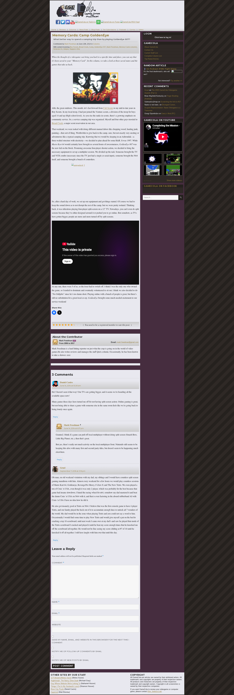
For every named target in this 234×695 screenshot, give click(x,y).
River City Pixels (57, 689)
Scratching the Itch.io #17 (171, 102)
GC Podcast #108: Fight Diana (161, 69)
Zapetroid (54, 692)
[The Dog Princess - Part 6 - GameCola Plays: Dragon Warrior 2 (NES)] (173, 170)
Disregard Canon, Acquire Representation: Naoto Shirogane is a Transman (162, 107)
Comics (132, 30)
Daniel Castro (66, 382)
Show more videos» (174, 180)
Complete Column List (153, 56)
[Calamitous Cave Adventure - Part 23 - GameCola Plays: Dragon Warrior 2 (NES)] (153, 170)
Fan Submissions (109, 30)
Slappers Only (74, 49)
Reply (55, 417)
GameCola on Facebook (160, 186)
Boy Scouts (74, 47)
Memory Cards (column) (128, 47)
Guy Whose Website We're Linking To (65, 683)
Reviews (62, 30)
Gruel (62, 467)
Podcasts (122, 30)
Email (56, 613)
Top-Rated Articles (151, 59)
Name (55, 602)
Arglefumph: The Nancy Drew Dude (64, 681)
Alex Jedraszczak (155, 691)
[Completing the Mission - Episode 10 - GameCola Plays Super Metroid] (153, 158)
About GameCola (151, 47)
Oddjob (66, 49)
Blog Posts (95, 30)
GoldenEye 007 (100, 47)
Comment (58, 563)
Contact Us (148, 50)
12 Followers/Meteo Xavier (61, 678)
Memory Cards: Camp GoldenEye (80, 35)
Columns (72, 30)
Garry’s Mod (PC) (168, 113)
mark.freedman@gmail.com (128, 342)
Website (56, 624)
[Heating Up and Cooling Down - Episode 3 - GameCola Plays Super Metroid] (173, 158)
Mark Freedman (70, 44)
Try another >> (176, 81)
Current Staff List (151, 53)
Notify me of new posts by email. (70, 660)
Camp (91, 47)
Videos (141, 30)
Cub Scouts (108, 108)
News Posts (83, 30)
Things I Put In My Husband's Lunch (65, 686)
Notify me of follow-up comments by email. (77, 651)
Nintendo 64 (57, 49)
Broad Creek (83, 47)
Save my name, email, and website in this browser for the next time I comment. (90, 641)
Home (53, 30)
